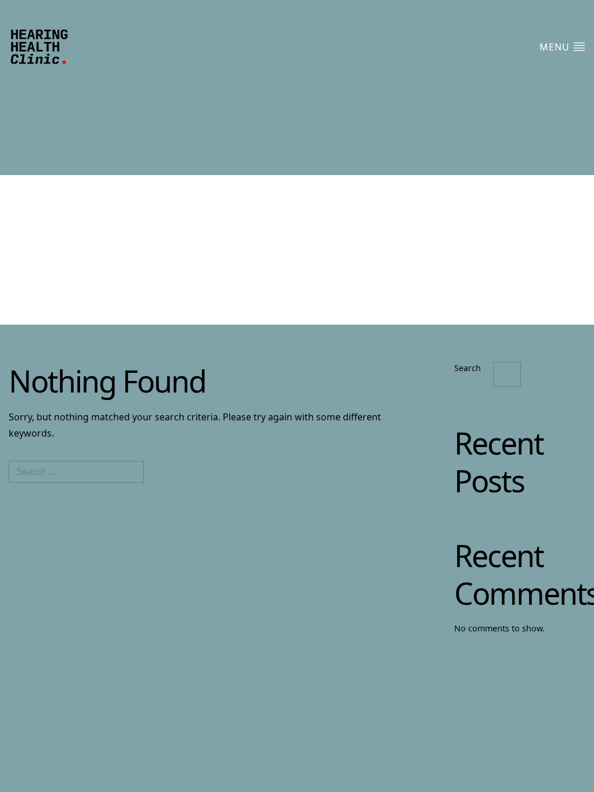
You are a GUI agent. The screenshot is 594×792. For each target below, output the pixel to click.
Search (467, 367)
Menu (556, 47)
